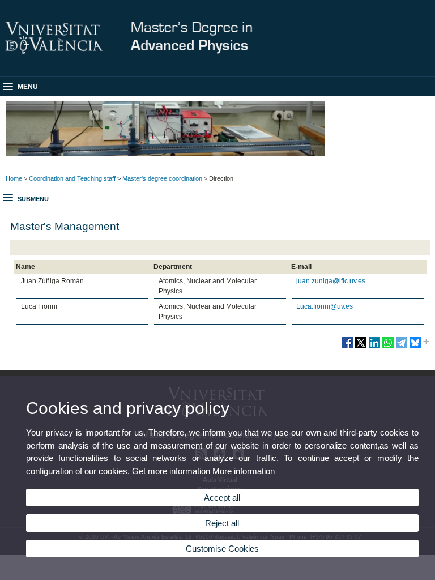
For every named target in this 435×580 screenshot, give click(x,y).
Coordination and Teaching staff (72, 178)
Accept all (222, 497)
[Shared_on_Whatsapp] (388, 347)
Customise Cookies (222, 548)
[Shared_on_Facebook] (347, 347)
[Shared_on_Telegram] (401, 347)
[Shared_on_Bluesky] (415, 347)
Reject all (222, 523)
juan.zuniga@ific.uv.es (330, 281)
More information (243, 471)
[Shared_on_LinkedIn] (374, 347)
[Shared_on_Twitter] (361, 347)
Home (14, 178)
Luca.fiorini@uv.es (324, 306)
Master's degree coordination (162, 178)
